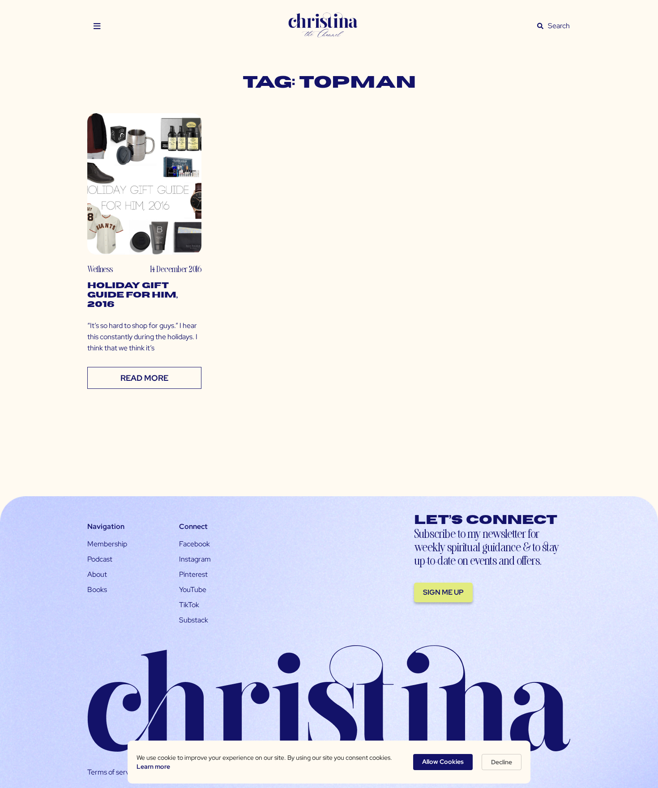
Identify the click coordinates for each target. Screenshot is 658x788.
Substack (193, 620)
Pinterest (193, 574)
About (97, 574)
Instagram (195, 559)
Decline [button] (501, 762)
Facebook (194, 544)
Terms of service (112, 772)
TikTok (189, 604)
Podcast (99, 559)
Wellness (100, 268)
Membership (107, 544)
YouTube (192, 589)
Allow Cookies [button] (443, 762)
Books (97, 589)
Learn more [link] (153, 766)
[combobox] (559, 26)
